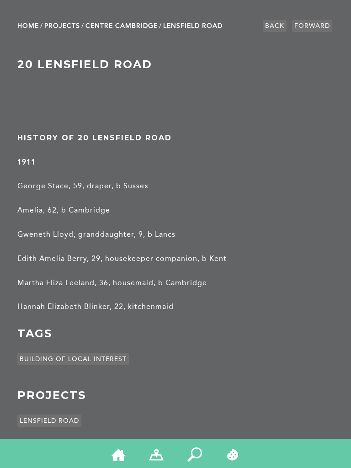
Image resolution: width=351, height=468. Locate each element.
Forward (312, 26)
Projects (62, 26)
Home (28, 26)
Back (274, 26)
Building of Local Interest (73, 359)
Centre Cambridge (121, 26)
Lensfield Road (193, 26)
